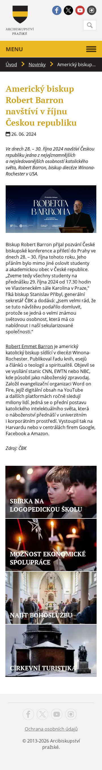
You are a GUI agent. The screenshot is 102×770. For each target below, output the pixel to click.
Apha (20, 20)
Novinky (37, 64)
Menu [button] (14, 49)
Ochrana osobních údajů (51, 729)
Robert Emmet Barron (29, 346)
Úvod (11, 64)
